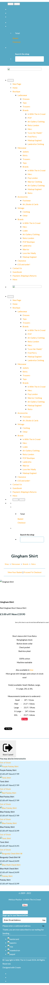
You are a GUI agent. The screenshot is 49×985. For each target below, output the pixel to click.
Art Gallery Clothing (36, 121)
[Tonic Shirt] (5, 778)
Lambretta (27, 246)
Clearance (22, 261)
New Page (17, 84)
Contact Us (17, 268)
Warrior (26, 249)
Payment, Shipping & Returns (25, 276)
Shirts (25, 155)
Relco (30, 193)
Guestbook (17, 272)
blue (31, 670)
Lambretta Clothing (36, 144)
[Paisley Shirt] (6, 876)
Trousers (26, 106)
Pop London (33, 178)
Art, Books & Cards (30, 204)
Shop (7, 564)
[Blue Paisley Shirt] (8, 808)
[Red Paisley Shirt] (8, 793)
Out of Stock (5, 762)
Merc (30, 129)
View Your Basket (15, 572)
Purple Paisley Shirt (8, 770)
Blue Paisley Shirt (7, 812)
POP (30, 118)
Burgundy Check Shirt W (10, 857)
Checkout (16, 42)
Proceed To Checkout (32, 572)
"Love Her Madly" (35, 133)
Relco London (33, 125)
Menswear (22, 148)
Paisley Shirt (5, 880)
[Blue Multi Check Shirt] (10, 865)
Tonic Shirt (4, 781)
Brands (26, 110)
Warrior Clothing (35, 182)
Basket (15, 38)
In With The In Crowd (36, 114)
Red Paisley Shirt (7, 796)
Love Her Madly (29, 253)
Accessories (23, 197)
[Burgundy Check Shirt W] (11, 853)
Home (15, 88)
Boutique (16, 91)
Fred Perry (32, 136)
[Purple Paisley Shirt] (9, 766)
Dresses (26, 99)
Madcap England (34, 140)
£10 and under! (24, 264)
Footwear (27, 200)
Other (25, 215)
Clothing (26, 212)
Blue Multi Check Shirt (9, 868)
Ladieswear (22, 95)
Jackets (26, 152)
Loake (25, 230)
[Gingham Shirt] (4, 589)
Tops (25, 103)
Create (18, 967)
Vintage (21, 208)
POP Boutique (29, 242)
